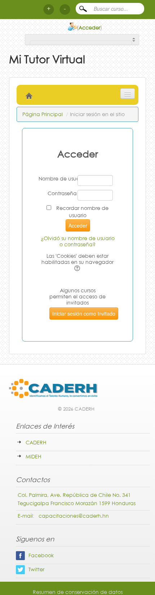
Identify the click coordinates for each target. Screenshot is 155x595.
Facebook (41, 555)
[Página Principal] (76, 392)
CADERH (36, 442)
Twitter (36, 569)
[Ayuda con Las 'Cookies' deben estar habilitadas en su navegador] (77, 268)
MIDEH (33, 456)
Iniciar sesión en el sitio (97, 114)
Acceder (89, 27)
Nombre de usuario (58, 178)
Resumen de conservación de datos (78, 592)
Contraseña (62, 193)
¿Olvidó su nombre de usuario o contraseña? (78, 241)
